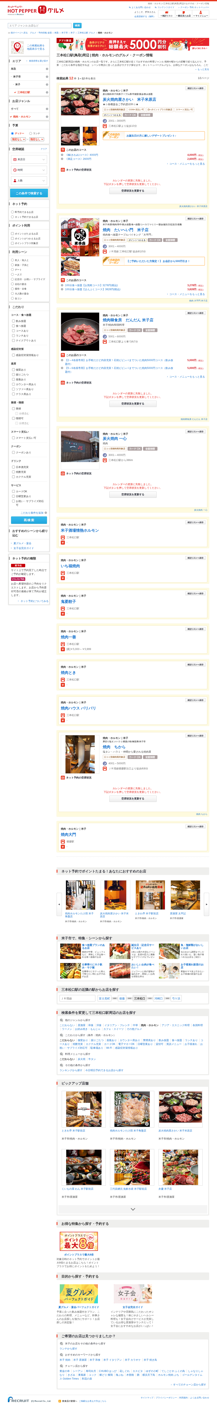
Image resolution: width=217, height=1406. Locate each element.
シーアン (78, 1371)
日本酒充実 (22, 467)
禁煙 (18, 408)
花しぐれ (125, 1371)
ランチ (36, 133)
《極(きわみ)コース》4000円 (81, 154)
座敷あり (21, 379)
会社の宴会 (20, 284)
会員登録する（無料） (145, 16)
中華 (135, 1025)
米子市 (64, 33)
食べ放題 (21, 325)
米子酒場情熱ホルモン (80, 530)
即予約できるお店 (24, 212)
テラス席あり (23, 394)
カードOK (21, 491)
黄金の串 (65, 1371)
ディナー (19, 133)
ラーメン (67, 1029)
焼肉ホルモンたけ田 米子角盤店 (128, 1130)
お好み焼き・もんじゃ (87, 1029)
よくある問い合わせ (141, 7)
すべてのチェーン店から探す (189, 1384)
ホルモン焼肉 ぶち (168, 1374)
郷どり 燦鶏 (106, 1374)
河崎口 (158, 998)
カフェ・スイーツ (113, 1029)
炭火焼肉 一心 (115, 438)
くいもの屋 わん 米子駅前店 (77, 1188)
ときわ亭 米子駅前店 (147, 913)
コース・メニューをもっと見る (187, 163)
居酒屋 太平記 (178, 913)
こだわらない (67, 1025)
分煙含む (24, 413)
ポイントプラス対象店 (26, 243)
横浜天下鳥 (148, 1374)
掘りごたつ (22, 374)
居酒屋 (81, 1025)
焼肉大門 (68, 834)
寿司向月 (91, 1371)
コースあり (22, 330)
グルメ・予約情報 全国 (41, 33)
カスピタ (138, 1371)
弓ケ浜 (176, 998)
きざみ (71, 1374)
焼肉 (166, 61)
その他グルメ (134, 1029)
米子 (73, 33)
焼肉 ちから (114, 747)
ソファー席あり (25, 389)
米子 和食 (95, 1359)
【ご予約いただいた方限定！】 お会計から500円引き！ (158, 261)
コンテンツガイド (165, 7)
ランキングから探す (71, 1070)
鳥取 (56, 33)
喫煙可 (20, 418)
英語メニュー (174, 1044)
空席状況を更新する (132, 190)
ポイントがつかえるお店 (27, 238)
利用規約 (183, 1397)
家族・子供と (22, 265)
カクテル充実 (23, 476)
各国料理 (198, 1025)
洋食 (99, 1025)
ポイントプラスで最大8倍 (79, 1254)
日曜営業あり (23, 496)
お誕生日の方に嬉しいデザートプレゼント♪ (151, 135)
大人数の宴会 (22, 293)
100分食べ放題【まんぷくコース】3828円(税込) (92, 289)
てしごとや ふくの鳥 (173, 1371)
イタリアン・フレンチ (117, 1025)
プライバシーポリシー (166, 1397)
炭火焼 (81, 1059)
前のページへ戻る (19, 33)
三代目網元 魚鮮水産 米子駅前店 (128, 1188)
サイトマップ (147, 1397)
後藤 (122, 998)
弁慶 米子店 (165, 1188)
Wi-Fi (109, 1047)
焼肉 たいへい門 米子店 (126, 230)
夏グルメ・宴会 (22, 543)
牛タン (92, 1059)
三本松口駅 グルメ (86, 33)
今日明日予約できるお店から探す (104, 1070)
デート (18, 269)
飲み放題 (21, 321)
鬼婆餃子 (68, 601)
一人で (18, 274)
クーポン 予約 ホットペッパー (194, 7)
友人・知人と (22, 260)
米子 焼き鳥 (150, 1359)
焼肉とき (68, 673)
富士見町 (104, 998)
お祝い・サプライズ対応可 (30, 503)
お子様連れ (191, 1044)
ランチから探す (68, 1348)
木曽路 (130, 1374)
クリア (44, 149)
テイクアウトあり (26, 340)
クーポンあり (23, 452)
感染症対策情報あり (27, 355)
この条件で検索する (29, 193)
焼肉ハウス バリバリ (78, 708)
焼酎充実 (21, 472)
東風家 (82, 1374)
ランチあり (22, 335)
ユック (92, 1374)
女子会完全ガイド (24, 548)
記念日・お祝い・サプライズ (30, 279)
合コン (18, 298)
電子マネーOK (126, 1044)
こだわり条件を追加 (32, 512)
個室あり (21, 369)
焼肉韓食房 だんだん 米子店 (128, 320)
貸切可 (159, 1044)
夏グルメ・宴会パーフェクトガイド (78, 1307)
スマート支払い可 (26, 437)
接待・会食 (20, 288)
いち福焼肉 (70, 566)
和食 (90, 1025)
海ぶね (119, 1374)
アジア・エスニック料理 (176, 1025)
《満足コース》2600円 (78, 158)
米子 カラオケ (133, 1359)
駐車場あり (96, 1047)
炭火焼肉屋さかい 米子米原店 (129, 99)
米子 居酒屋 (80, 1359)
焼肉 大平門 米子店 (198, 300)
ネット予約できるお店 (26, 217)
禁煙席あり (149, 1040)
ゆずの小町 (152, 1371)
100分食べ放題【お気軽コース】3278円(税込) (91, 285)
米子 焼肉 (65, 1359)
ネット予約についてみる (35, 601)
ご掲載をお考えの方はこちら (92, 1401)
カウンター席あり (26, 384)
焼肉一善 (68, 637)
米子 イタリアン (112, 1359)
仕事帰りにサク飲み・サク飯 (92, 966)
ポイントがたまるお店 (26, 233)
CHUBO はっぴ (108, 1371)
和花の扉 (87, 1378)
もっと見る (203, 69)
